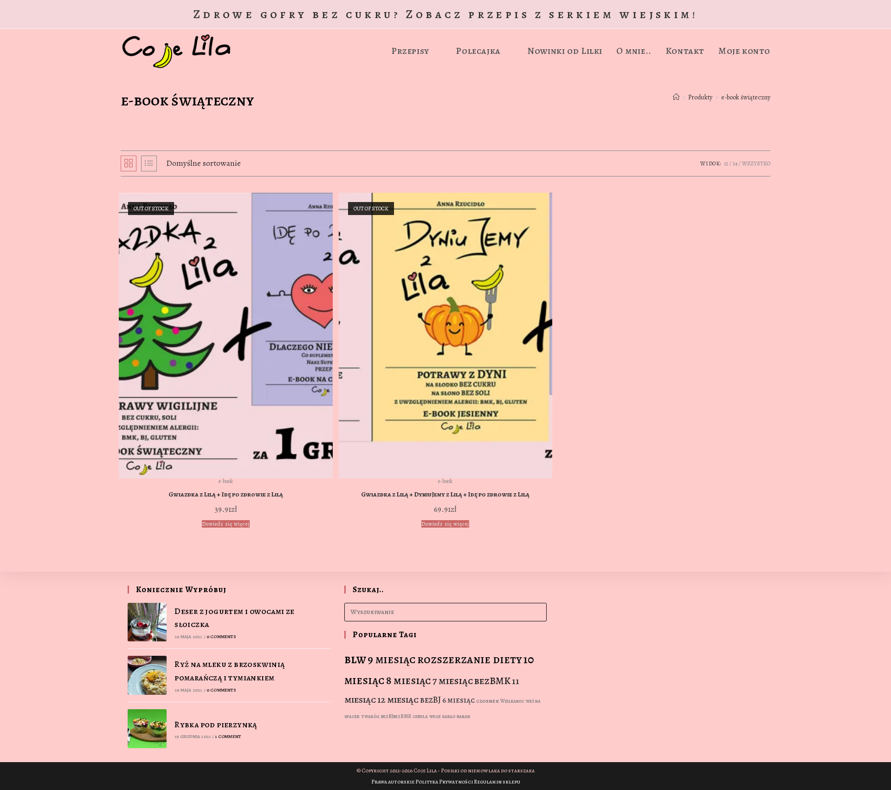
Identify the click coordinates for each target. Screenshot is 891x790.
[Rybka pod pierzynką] (147, 728)
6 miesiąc (458, 700)
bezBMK (492, 681)
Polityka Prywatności (444, 781)
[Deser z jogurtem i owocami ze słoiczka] (147, 622)
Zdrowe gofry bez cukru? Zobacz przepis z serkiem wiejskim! (445, 14)
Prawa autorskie (392, 781)
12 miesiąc (398, 699)
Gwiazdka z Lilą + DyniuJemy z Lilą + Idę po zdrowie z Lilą (445, 494)
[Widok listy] (149, 163)
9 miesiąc (392, 659)
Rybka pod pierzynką (215, 724)
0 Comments (221, 636)
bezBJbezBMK (396, 716)
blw (355, 659)
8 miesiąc (408, 680)
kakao (448, 716)
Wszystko (756, 163)
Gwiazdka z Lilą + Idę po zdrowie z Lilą (225, 494)
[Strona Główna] (676, 97)
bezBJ (430, 699)
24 (735, 163)
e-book (226, 481)
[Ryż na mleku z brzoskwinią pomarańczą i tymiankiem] (147, 675)
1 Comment (228, 736)
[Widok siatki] (128, 163)
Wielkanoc (512, 701)
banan (463, 716)
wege (435, 716)
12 (726, 163)
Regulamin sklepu (497, 781)
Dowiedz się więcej (226, 524)
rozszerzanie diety (469, 659)
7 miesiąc (453, 681)
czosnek (487, 701)
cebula (420, 716)
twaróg (370, 716)
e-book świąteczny (745, 97)
